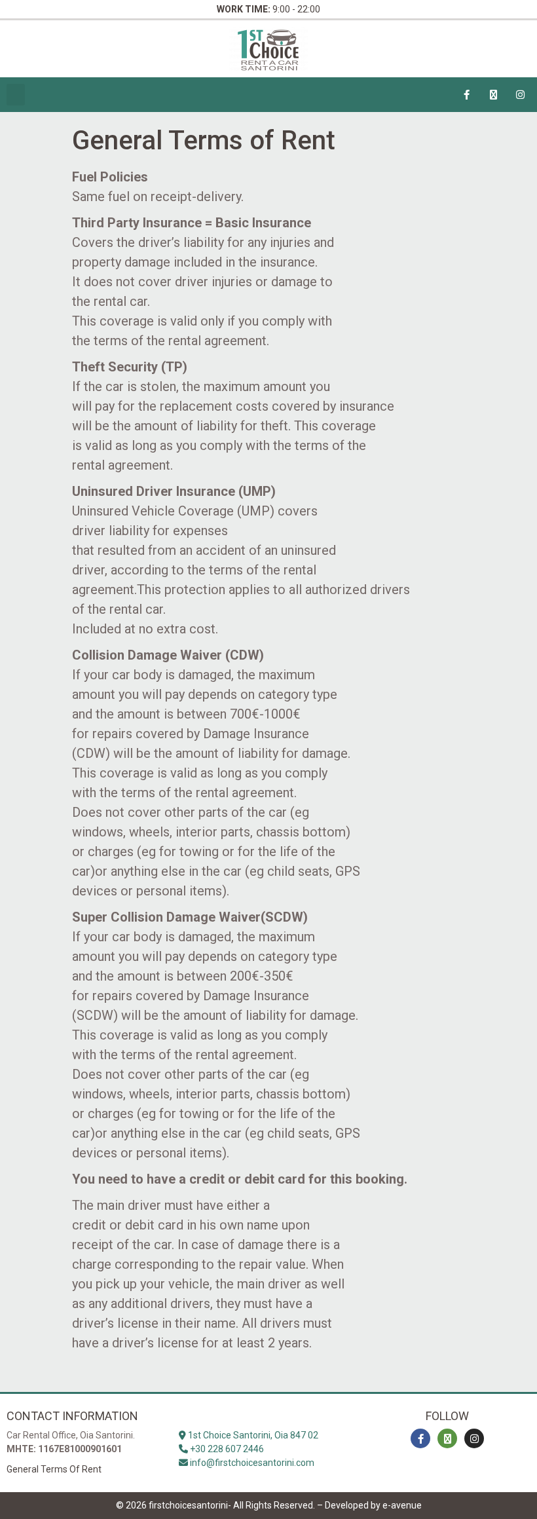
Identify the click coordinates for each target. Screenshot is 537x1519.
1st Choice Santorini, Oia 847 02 (252, 1435)
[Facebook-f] (467, 95)
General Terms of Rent (54, 1469)
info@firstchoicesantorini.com (251, 1462)
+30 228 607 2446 (226, 1449)
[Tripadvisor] (494, 95)
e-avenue (402, 1505)
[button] (16, 94)
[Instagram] (520, 95)
